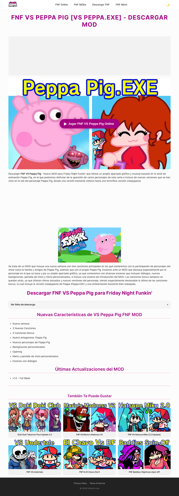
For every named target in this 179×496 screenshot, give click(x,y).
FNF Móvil (121, 4)
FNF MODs (80, 4)
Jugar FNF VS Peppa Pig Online (91, 123)
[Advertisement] (89, 56)
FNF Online (61, 4)
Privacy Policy (80, 483)
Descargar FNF (101, 4)
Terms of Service (97, 483)
